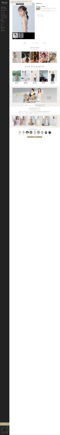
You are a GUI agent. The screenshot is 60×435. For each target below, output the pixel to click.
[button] (12, 57)
